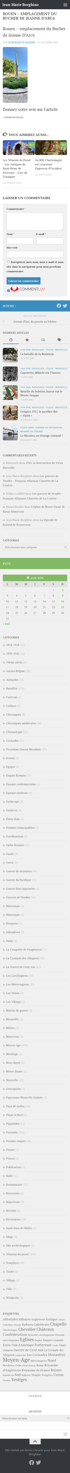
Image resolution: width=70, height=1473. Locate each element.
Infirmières (13, 932)
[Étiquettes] (59, 340)
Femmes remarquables (20, 827)
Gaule (10, 854)
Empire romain (53, 1340)
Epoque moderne (17, 793)
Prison (10, 1158)
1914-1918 (25, 349)
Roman (32, 1365)
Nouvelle (61, 349)
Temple (36, 1375)
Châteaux (45, 1329)
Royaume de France (36, 1370)
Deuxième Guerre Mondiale (23, 749)
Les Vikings (13, 1002)
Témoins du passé (17, 1254)
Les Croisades (37, 1355)
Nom (10, 234)
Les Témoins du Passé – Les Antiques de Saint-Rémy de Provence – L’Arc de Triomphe (17, 168)
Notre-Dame (14, 1071)
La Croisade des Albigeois (22, 958)
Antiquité (12, 679)
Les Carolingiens (17, 975)
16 (62, 601)
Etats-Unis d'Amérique (18, 1345)
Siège (9, 1237)
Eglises (27, 1339)
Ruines (56, 1370)
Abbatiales (10, 1319)
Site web (12, 247)
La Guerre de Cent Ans (20, 967)
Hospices (12, 923)
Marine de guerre (31, 431)
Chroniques (13, 714)
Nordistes (9, 1365)
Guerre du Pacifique (18, 880)
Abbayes (24, 1319)
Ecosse (10, 758)
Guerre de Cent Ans (28, 1350)
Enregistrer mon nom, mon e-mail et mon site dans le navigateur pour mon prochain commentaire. (35, 266)
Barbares (27, 1324)
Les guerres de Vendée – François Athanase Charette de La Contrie (30, 480)
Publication (13, 1167)
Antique (51, 1319)
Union (58, 1374)
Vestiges (19, 1379)
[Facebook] (59, 306)
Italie (49, 349)
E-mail (41, 234)
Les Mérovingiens (17, 984)
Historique (13, 906)
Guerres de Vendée (18, 897)
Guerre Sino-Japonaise (20, 888)
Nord (52, 1360)
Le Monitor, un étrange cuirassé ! (41, 435)
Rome (40, 1365)
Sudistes (26, 1375)
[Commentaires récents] (43, 340)
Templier (47, 1375)
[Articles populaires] (27, 340)
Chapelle (58, 1324)
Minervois (12, 1036)
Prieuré (25, 1365)
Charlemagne (10, 1330)
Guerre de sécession (48, 427)
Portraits (12, 1132)
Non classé (13, 1062)
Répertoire (13, 1202)
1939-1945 (12, 653)
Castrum (11, 697)
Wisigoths (12, 1297)
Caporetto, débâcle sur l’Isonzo (40, 372)
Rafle (9, 1176)
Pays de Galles (15, 1106)
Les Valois (12, 993)
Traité (10, 1271)
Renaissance (14, 1184)
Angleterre (38, 1319)
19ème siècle (14, 662)
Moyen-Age (13, 1045)
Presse (10, 1150)
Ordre (18, 1365)
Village (10, 1280)
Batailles (38, 349)
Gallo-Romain (15, 845)
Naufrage (12, 1054)
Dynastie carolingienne (41, 1335)
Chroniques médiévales (21, 723)
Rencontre (13, 1193)
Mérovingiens (39, 1360)
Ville (9, 1289)
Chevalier (27, 1329)
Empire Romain (16, 775)
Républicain (8, 1375)
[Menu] (65, 4)
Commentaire (16, 209)
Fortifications (14, 836)
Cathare (11, 706)
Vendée (7, 1380)
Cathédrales (41, 1325)
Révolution (13, 1219)
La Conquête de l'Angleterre (24, 949)
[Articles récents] (11, 340)
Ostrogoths (13, 1089)
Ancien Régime (15, 671)
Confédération (15, 1334)
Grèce (9, 862)
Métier (10, 1028)
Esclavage (12, 801)
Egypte (10, 767)
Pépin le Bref (14, 1115)
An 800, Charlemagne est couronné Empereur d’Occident (48, 164)
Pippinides (12, 1123)
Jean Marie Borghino (22, 42)
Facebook (35, 1396)
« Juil (6, 624)
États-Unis (27, 427)
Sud (18, 1374)
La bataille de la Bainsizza (37, 354)
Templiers (12, 1263)
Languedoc (20, 1355)
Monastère (56, 1354)
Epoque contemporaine (21, 784)
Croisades (12, 740)
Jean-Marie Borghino (20, 4)
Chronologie (14, 732)
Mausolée (12, 1019)
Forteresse (43, 1344)
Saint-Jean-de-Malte (19, 1228)
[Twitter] (65, 306)
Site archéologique (18, 1245)
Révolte (11, 1210)
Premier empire (16, 1141)
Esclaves (11, 810)
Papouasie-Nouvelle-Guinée (24, 1097)
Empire (38, 1340)
